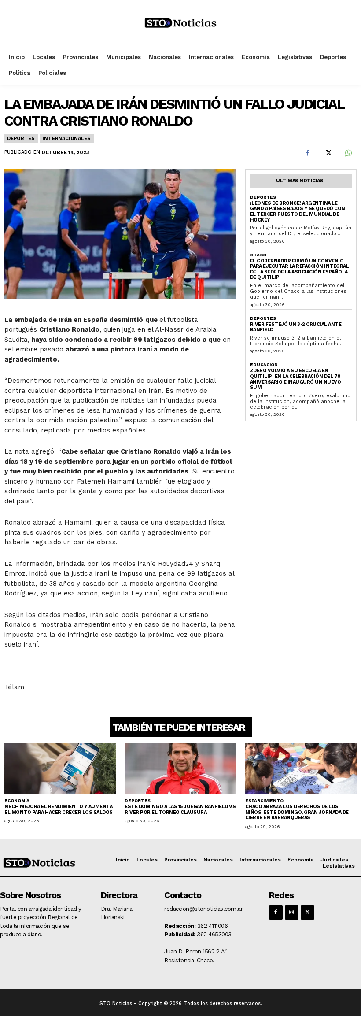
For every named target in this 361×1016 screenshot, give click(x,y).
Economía (16, 800)
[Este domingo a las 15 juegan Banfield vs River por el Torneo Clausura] (180, 768)
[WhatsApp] (348, 153)
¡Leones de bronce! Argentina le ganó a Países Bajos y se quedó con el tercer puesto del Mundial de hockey (297, 211)
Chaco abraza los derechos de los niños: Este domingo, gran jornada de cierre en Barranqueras (297, 812)
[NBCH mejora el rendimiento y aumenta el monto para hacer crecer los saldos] (60, 768)
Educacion (264, 364)
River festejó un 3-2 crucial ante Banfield (296, 327)
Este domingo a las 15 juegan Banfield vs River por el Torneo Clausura (180, 809)
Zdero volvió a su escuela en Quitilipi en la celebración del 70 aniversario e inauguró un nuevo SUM (295, 379)
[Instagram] (291, 912)
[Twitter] (327, 153)
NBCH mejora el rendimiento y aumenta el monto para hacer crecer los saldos (58, 809)
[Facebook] (307, 153)
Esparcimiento (264, 800)
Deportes (20, 138)
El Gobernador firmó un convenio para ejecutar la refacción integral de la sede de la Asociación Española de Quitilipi (299, 269)
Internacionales (66, 138)
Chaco (258, 254)
